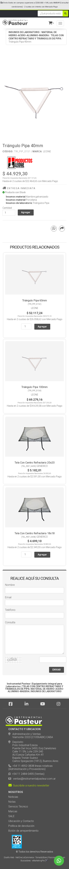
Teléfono (10, 609)
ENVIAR (56, 669)
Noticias (13, 796)
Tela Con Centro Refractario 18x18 (35, 533)
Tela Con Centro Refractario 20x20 (35, 462)
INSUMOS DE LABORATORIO (24, 32)
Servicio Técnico (18, 806)
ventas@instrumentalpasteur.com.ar (34, 778)
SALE (11, 816)
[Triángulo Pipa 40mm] (34, 95)
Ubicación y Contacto (21, 821)
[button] (50, 22)
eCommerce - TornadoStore (35, 857)
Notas (12, 801)
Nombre (10, 584)
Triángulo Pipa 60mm (34, 300)
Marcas (12, 811)
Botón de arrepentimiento (23, 830)
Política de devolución (21, 825)
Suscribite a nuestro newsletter (30, 785)
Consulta (10, 622)
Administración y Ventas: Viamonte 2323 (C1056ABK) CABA (30, 735)
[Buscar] (65, 14)
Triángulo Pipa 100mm (34, 387)
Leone (47, 151)
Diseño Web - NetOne (13, 857)
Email (8, 597)
